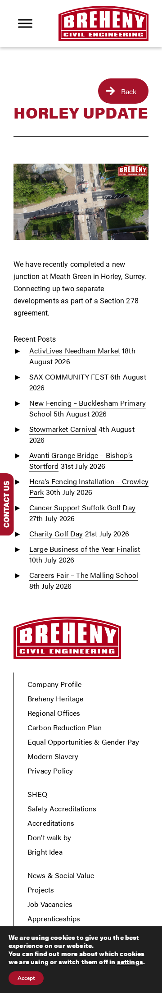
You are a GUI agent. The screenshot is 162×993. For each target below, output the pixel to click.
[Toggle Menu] (25, 23)
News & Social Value (60, 875)
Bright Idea (45, 852)
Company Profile (54, 684)
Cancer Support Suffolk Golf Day (82, 507)
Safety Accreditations (61, 808)
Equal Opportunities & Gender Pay (83, 742)
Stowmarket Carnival (63, 429)
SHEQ (37, 794)
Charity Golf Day (56, 533)
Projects (40, 889)
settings (130, 961)
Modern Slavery (52, 756)
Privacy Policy (50, 770)
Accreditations (50, 823)
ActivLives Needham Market (74, 350)
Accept (26, 978)
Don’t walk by (49, 837)
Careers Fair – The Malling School (83, 575)
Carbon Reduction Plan (64, 727)
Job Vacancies (49, 904)
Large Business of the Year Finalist (84, 549)
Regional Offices (54, 713)
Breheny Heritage (55, 698)
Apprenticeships (53, 918)
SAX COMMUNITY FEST (68, 376)
